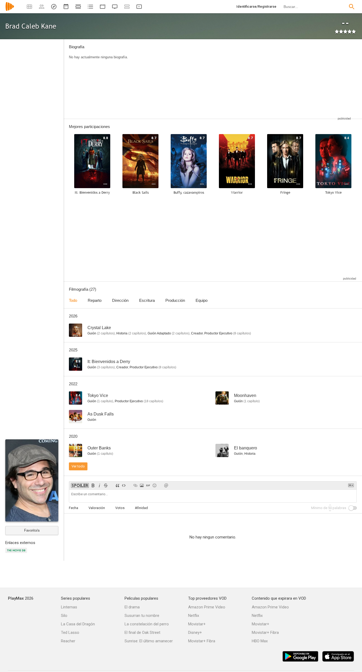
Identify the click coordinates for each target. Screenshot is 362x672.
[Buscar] (352, 7)
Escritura (147, 300)
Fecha (73, 508)
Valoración (97, 508)
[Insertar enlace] (135, 485)
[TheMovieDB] (17, 553)
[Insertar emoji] (154, 485)
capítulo (105, 401)
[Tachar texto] (106, 485)
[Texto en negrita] (93, 485)
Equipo (202, 300)
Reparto (94, 300)
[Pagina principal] (9, 10)
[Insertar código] (124, 485)
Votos (120, 508)
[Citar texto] (117, 485)
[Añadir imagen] (142, 485)
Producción (175, 300)
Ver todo (78, 466)
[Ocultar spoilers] (80, 485)
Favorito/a (31, 530)
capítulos (106, 333)
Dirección (120, 300)
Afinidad (141, 508)
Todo (73, 300)
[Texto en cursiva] (99, 485)
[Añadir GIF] (148, 485)
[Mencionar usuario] (166, 485)
